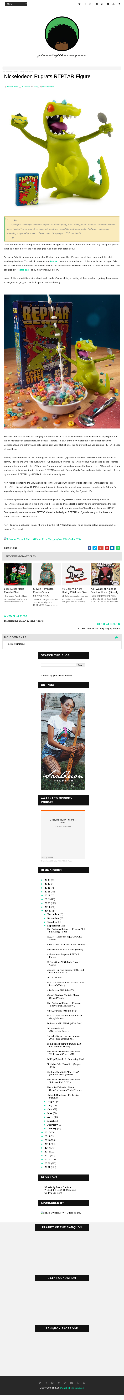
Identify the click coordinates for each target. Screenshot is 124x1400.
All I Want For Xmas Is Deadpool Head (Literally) (105, 590)
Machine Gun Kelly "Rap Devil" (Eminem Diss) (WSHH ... (63, 1073)
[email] (107, 4)
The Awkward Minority (10, 71)
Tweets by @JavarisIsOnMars (56, 675)
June (50, 1109)
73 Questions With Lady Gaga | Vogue (63, 963)
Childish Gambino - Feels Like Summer (63, 1096)
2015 (47, 1140)
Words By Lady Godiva (57, 1187)
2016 (48, 1136)
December (53, 914)
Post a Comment (16, 643)
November (53, 918)
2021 (47, 899)
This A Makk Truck (26, 71)
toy (36, 86)
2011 (47, 1155)
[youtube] (113, 4)
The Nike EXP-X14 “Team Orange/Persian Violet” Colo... (64, 1089)
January (52, 1128)
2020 (48, 903)
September (54, 925)
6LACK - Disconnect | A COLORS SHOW (64, 938)
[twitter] (79, 4)
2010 (48, 1159)
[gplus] (90, 4)
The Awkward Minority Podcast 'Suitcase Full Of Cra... (64, 1081)
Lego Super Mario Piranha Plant (14, 590)
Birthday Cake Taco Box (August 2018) (64, 1065)
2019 (48, 907)
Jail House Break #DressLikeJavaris (58, 1030)
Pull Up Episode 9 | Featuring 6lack (66, 1059)
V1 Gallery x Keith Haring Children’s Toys (75, 590)
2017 (47, 1132)
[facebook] (85, 4)
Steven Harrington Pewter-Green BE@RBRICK (43, 592)
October (52, 921)
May (50, 1113)
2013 (47, 1147)
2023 (48, 891)
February (52, 1124)
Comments (48, 86)
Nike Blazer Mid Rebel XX (60, 990)
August (51, 1101)
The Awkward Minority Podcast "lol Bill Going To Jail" (66, 930)
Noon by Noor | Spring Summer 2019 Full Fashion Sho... (64, 1037)
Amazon (53, 261)
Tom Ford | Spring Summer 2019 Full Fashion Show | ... (64, 1045)
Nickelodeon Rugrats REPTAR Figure (63, 956)
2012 (47, 1151)
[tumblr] (119, 4)
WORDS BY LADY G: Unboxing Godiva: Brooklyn (60, 1191)
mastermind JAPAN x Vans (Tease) (65, 949)
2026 (48, 880)
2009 (48, 1163)
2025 (48, 883)
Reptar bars (23, 269)
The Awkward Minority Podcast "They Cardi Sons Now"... (64, 1004)
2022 (48, 895)
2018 (47, 910)
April (50, 1117)
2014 (48, 1144)
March (51, 1120)
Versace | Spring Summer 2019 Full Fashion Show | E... (65, 971)
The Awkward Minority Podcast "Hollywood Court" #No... (64, 1053)
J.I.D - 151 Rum (54, 977)
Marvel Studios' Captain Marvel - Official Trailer (64, 996)
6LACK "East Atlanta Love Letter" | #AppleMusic (65, 1017)
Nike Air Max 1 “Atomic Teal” (62, 1010)
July (50, 1105)
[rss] (102, 4)
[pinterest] (84, 1383)
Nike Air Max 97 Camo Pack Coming (66, 944)
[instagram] (96, 4)
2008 (48, 1167)
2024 (48, 887)
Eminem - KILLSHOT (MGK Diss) (64, 1023)
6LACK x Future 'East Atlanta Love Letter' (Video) (65, 984)
